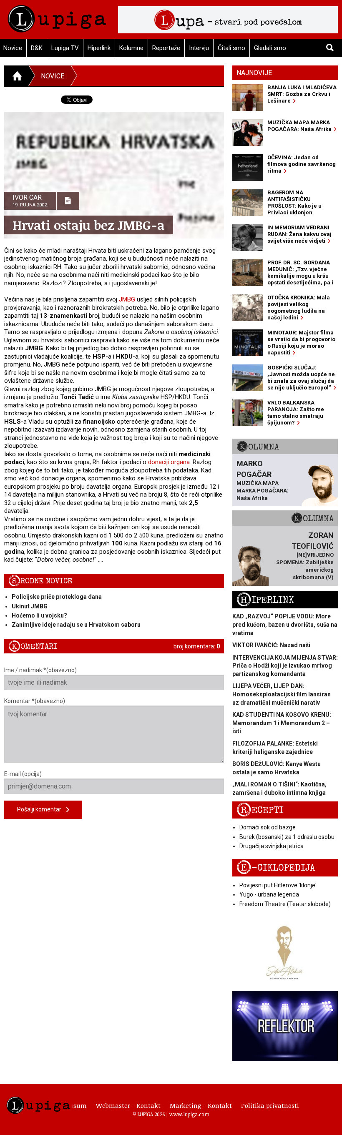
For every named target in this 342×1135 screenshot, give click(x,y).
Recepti (260, 810)
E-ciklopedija (275, 868)
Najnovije (254, 73)
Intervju (199, 48)
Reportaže (166, 48)
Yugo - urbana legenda (269, 894)
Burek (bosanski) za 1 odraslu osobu (286, 837)
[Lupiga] (57, 16)
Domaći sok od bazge (267, 827)
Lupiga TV (65, 48)
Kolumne (131, 48)
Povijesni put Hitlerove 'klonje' (278, 885)
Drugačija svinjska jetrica (271, 846)
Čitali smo (231, 48)
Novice (52, 76)
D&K (37, 48)
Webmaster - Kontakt (128, 1105)
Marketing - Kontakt (201, 1105)
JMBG (128, 299)
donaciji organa (169, 462)
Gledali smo (270, 48)
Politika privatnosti (270, 1105)
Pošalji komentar (41, 809)
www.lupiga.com (189, 1114)
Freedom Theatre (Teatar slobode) (285, 904)
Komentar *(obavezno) (34, 701)
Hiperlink (99, 48)
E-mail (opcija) (23, 774)
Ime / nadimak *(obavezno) (40, 670)
